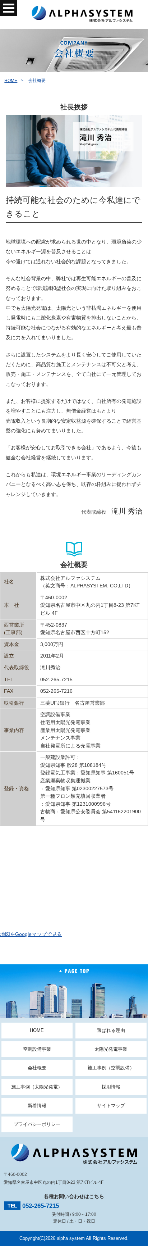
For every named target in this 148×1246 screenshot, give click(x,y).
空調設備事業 (37, 1049)
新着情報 (37, 1105)
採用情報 (111, 1087)
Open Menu (8, 8)
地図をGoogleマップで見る (31, 934)
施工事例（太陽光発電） (37, 1087)
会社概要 (37, 1067)
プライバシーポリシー (37, 1124)
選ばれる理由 (111, 1030)
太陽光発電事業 (110, 1049)
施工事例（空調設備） (111, 1067)
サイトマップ (111, 1105)
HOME (10, 80)
